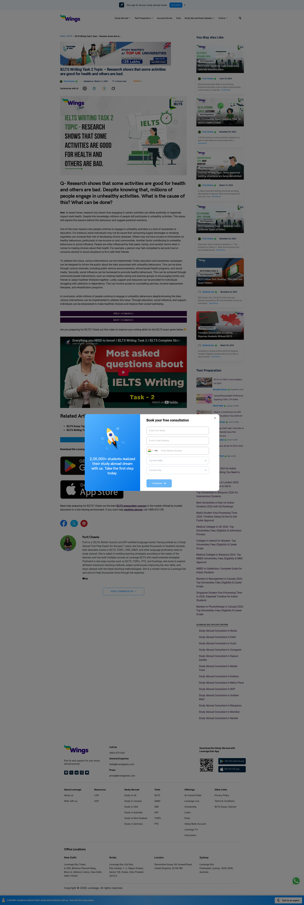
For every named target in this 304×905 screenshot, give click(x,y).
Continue (158, 483)
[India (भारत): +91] (150, 451)
